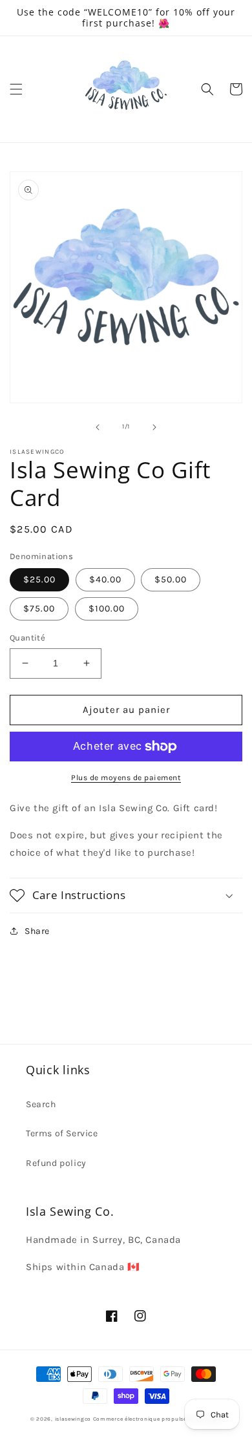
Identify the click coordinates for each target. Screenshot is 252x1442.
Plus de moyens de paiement (126, 777)
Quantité (27, 637)
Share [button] (37, 931)
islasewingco (73, 1418)
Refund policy (56, 1163)
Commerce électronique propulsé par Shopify (157, 1418)
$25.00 (39, 579)
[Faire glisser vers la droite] (154, 427)
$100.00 (107, 608)
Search (41, 1104)
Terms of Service (62, 1133)
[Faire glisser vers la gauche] (97, 427)
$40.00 (105, 579)
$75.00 (39, 608)
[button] (16, 89)
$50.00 (170, 579)
